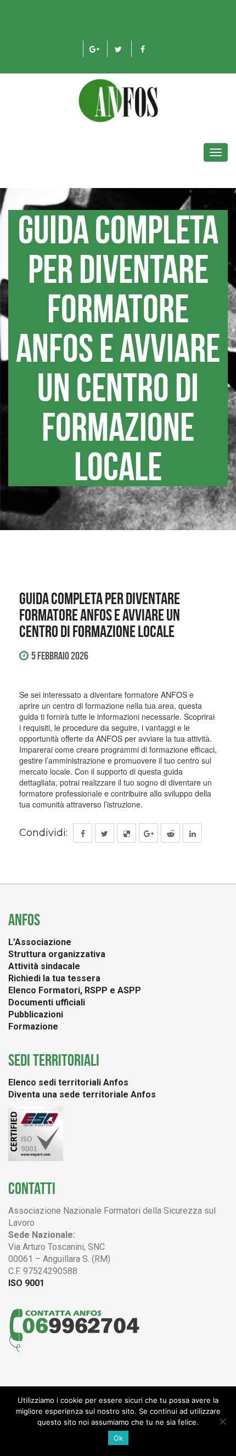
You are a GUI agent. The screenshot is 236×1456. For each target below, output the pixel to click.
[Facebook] (142, 48)
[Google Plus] (94, 48)
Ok (118, 1438)
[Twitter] (118, 48)
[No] (222, 1421)
